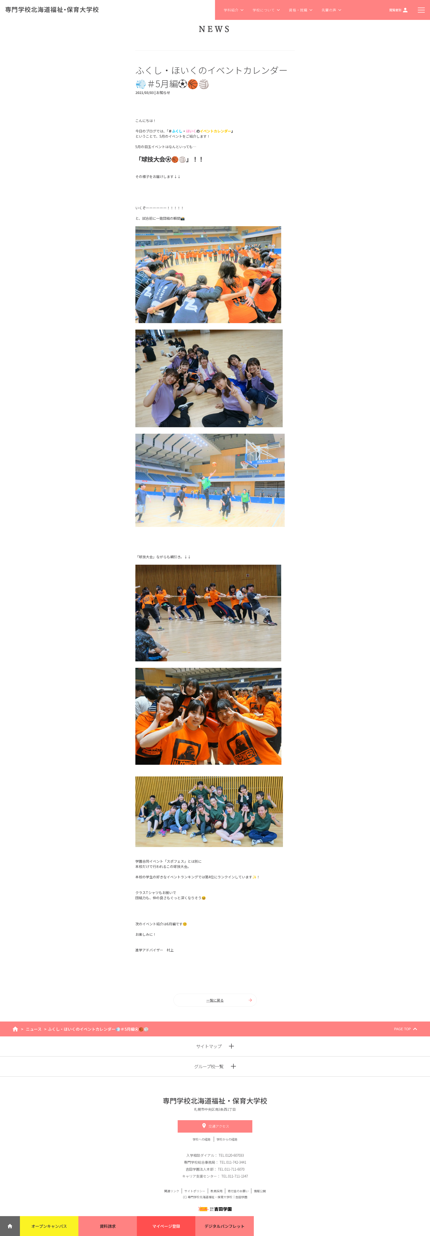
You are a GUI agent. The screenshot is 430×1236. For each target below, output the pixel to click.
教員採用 (216, 1191)
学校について (264, 9)
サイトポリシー (194, 1191)
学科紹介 (231, 9)
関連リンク (171, 1191)
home (15, 1028)
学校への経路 (202, 1139)
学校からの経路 (226, 1139)
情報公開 (260, 1191)
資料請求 (108, 1226)
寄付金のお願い (238, 1191)
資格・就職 (298, 9)
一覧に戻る (215, 1000)
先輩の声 (329, 9)
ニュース (34, 1029)
